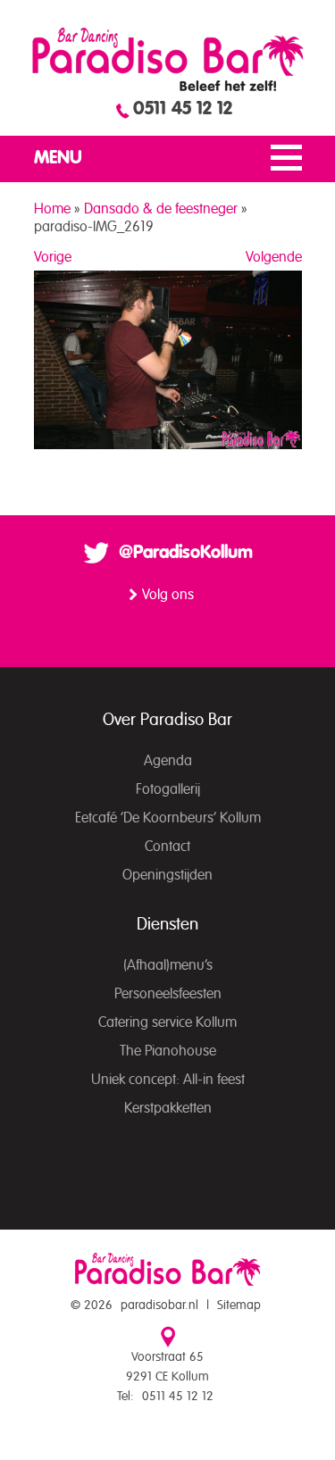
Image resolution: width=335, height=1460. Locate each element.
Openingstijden (167, 875)
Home (52, 209)
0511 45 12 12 (182, 109)
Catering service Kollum (167, 1022)
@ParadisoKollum (186, 553)
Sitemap (239, 1305)
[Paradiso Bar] (168, 59)
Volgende (274, 257)
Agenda (168, 761)
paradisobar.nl (159, 1305)
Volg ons (168, 595)
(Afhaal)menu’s (168, 965)
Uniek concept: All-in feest (168, 1079)
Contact (167, 846)
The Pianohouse (168, 1051)
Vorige (52, 257)
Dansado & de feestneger (161, 209)
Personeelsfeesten (168, 994)
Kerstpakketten (168, 1108)
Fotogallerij (168, 789)
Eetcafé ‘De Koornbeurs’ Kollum (168, 818)
